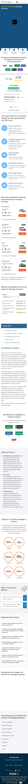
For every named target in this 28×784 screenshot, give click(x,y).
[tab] (14, 598)
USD (22, 1)
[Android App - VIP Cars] (10, 770)
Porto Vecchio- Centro (8, 735)
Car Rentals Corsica (10, 330)
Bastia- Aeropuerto (7, 728)
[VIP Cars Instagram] (17, 774)
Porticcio (4, 745)
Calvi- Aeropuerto (7, 732)
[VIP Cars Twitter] (13, 774)
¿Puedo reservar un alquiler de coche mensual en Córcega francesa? (12, 637)
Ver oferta (22, 215)
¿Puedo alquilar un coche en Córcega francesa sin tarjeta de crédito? (12, 661)
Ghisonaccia (5, 739)
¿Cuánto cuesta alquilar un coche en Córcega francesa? (12, 624)
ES (18, 2)
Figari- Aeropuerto (7, 725)
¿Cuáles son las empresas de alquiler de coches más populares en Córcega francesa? (12, 630)
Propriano (5, 742)
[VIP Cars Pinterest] (15, 774)
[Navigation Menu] (26, 2)
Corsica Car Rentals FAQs (12, 342)
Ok (20, 782)
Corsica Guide (9, 339)
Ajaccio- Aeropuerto (7, 722)
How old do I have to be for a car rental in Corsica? (12, 598)
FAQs (7, 765)
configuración (14, 782)
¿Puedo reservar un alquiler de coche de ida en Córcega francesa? (12, 656)
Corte (3, 749)
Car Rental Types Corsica (12, 336)
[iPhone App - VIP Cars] (18, 770)
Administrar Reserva (18, 765)
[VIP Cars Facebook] (10, 774)
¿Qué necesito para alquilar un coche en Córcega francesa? (12, 642)
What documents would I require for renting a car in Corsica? (12, 605)
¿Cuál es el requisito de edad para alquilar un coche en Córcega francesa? (11, 649)
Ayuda (11, 765)
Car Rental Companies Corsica (13, 333)
